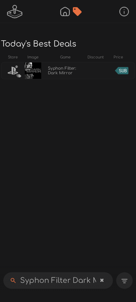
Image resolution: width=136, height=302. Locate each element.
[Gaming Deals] (77, 11)
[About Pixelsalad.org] (124, 11)
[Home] (65, 11)
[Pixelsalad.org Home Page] (15, 11)
